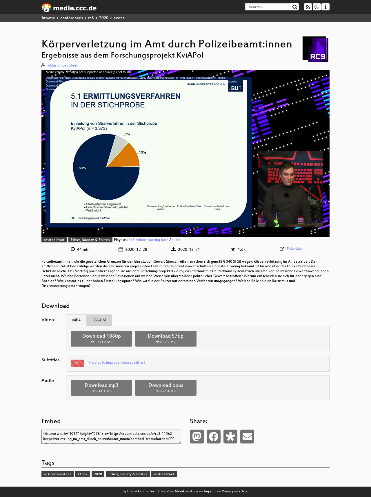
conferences (71, 18)
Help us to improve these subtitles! (117, 363)
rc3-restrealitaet (57, 474)
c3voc (243, 491)
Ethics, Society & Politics (90, 240)
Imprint (210, 491)
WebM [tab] (99, 320)
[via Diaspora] (230, 436)
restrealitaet (54, 240)
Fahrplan (294, 249)
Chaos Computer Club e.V (148, 491)
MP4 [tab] (76, 320)
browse (48, 18)
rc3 (91, 18)
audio (176, 240)
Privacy (227, 491)
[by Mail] (247, 436)
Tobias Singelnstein (61, 66)
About (179, 491)
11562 (82, 474)
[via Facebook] (214, 436)
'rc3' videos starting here (148, 240)
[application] (185, 153)
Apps (194, 491)
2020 (103, 18)
